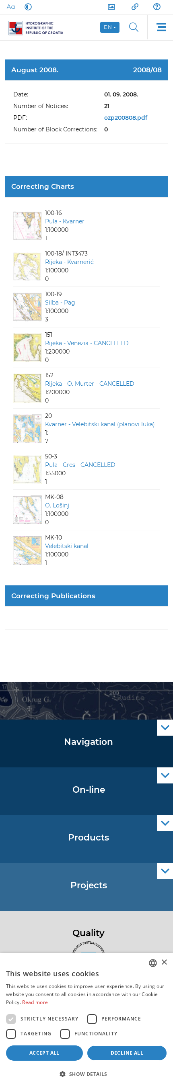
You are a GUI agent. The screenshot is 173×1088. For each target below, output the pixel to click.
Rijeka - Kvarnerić (69, 262)
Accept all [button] (44, 1052)
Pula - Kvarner (64, 221)
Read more (35, 1002)
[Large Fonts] (10, 7)
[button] (86, 1074)
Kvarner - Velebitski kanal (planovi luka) (100, 424)
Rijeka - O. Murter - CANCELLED (89, 383)
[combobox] (153, 963)
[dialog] (86, 1020)
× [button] (164, 962)
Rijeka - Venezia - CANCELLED (87, 343)
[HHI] (39, 27)
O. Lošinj (57, 505)
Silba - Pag (60, 302)
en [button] (108, 27)
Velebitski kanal (67, 546)
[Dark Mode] (26, 7)
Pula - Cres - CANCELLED (80, 464)
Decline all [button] (127, 1052)
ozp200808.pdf (125, 117)
